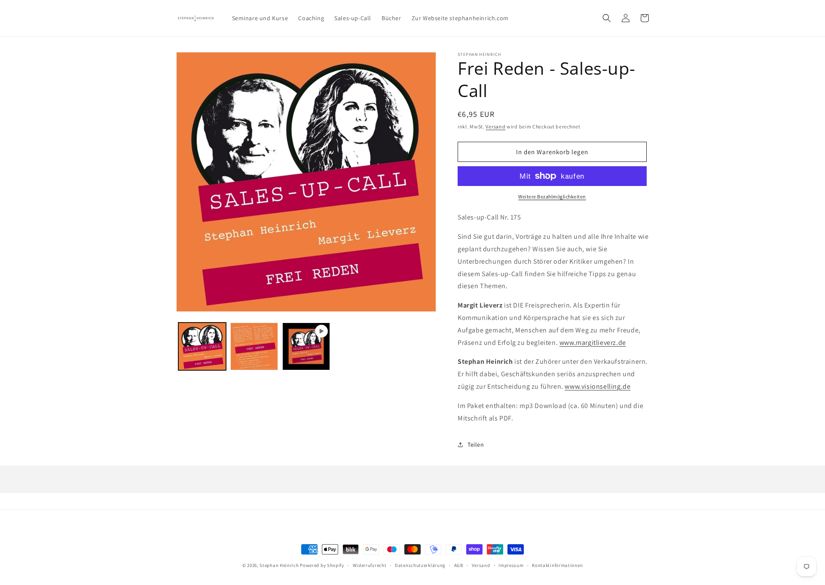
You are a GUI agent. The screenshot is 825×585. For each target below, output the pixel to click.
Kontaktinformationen (557, 565)
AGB (458, 565)
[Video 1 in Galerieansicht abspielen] (306, 346)
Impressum (510, 565)
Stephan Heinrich (279, 565)
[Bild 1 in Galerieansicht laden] (202, 346)
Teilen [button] (476, 444)
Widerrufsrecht (370, 565)
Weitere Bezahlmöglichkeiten (552, 196)
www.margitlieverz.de (592, 342)
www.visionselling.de (597, 386)
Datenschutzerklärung (420, 565)
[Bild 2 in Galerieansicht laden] (254, 346)
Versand (495, 126)
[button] (606, 18)
